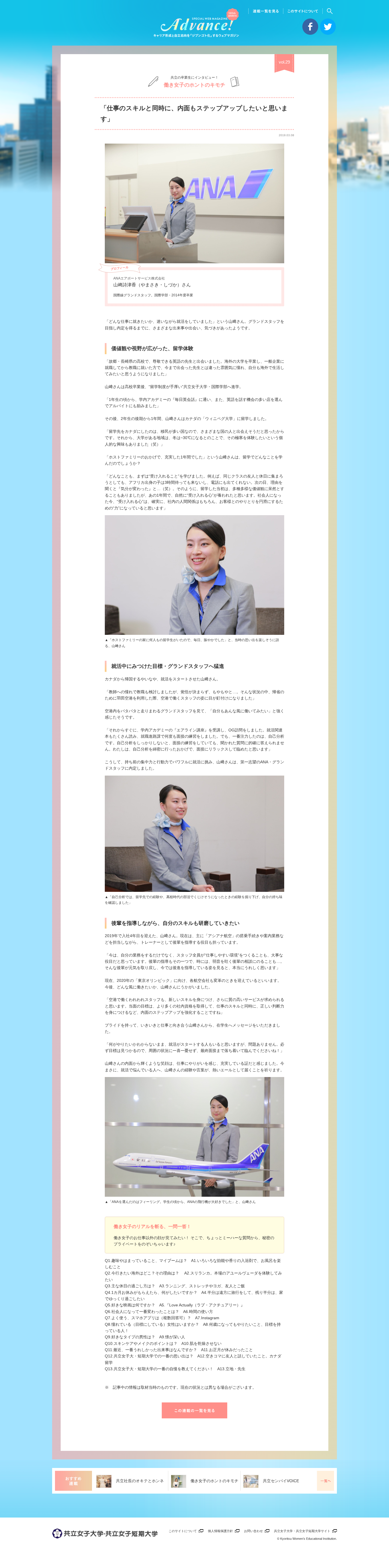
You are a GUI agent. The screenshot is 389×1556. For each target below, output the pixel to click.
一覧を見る (325, 1481)
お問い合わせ (253, 1531)
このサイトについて (183, 1531)
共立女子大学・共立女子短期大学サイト (302, 1531)
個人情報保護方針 (220, 1531)
